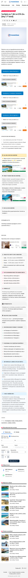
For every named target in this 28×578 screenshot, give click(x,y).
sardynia (10, 422)
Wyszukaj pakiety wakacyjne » (12, 275)
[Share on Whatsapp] (9, 20)
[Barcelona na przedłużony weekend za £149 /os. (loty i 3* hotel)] (5, 558)
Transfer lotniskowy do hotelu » (12, 346)
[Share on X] (7, 20)
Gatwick (7, 190)
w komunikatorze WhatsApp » (12, 335)
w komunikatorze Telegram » (11, 338)
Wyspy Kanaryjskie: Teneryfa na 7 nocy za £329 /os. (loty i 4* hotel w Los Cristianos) (18, 522)
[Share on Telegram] (12, 20)
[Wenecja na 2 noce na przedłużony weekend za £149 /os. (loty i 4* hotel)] (5, 550)
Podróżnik (4, 23)
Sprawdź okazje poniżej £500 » (12, 283)
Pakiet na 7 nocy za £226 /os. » (11, 97)
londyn (13, 420)
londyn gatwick (18, 420)
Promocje (17, 489)
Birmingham (5, 188)
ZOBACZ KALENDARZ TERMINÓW (9, 79)
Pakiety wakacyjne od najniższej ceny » (14, 349)
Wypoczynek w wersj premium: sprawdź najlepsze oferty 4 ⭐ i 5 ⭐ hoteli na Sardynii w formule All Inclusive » (13, 160)
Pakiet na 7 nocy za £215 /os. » (11, 75)
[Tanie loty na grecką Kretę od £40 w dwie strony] (5, 495)
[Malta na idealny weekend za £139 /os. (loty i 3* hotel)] (5, 536)
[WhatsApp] (7, 475)
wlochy (13, 422)
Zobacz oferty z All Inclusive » (12, 278)
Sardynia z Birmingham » (11, 115)
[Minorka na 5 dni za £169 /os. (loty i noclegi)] (5, 488)
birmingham (8, 420)
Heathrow (13, 190)
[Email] (14, 20)
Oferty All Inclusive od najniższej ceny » (14, 351)
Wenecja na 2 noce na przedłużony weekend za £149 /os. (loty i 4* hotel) (17, 550)
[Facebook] (7, 470)
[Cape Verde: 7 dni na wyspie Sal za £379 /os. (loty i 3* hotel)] (5, 502)
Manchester (11, 191)
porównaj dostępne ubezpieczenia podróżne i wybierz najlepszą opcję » (13, 320)
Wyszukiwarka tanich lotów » (11, 354)
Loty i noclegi (12, 489)
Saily (5, 258)
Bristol (11, 188)
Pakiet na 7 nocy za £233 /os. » (11, 119)
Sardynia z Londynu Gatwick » (12, 93)
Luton (19, 190)
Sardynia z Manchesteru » (11, 71)
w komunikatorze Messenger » (12, 333)
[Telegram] (20, 470)
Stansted (4, 191)
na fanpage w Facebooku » (11, 330)
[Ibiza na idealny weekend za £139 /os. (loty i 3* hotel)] (5, 543)
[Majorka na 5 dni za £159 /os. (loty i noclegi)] (5, 515)
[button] (2, 2)
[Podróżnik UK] (14, 2)
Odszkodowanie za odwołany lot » (13, 356)
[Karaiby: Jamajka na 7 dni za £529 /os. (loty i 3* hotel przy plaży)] (5, 508)
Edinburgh (17, 188)
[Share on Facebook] (5, 20)
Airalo (5, 260)
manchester (4, 422)
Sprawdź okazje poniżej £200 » (12, 280)
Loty (10, 496)
